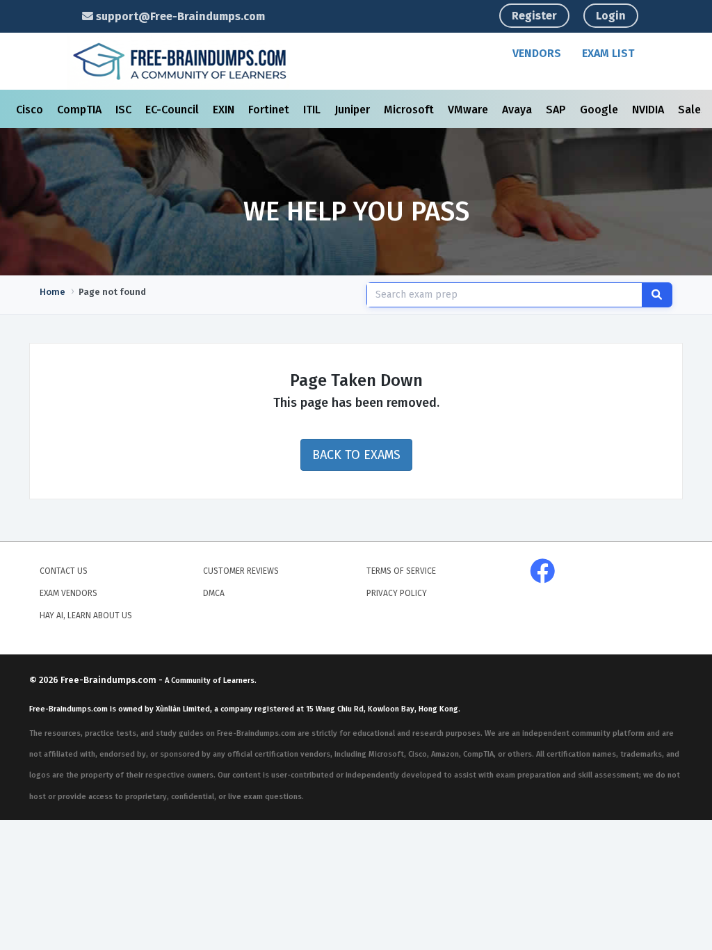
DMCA (214, 593)
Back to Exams (356, 454)
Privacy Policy (396, 593)
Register (534, 15)
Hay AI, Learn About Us (86, 615)
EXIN (225, 109)
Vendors (536, 53)
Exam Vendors (68, 593)
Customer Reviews (241, 571)
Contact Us (64, 571)
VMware (469, 109)
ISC (124, 109)
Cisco (31, 109)
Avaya (518, 109)
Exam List (608, 53)
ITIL (313, 109)
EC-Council (173, 109)
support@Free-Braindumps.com (179, 16)
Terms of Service (401, 571)
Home (52, 292)
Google (600, 109)
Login (611, 15)
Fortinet (270, 109)
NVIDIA (649, 109)
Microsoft (410, 109)
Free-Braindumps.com (109, 680)
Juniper (353, 109)
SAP (557, 109)
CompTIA (80, 109)
